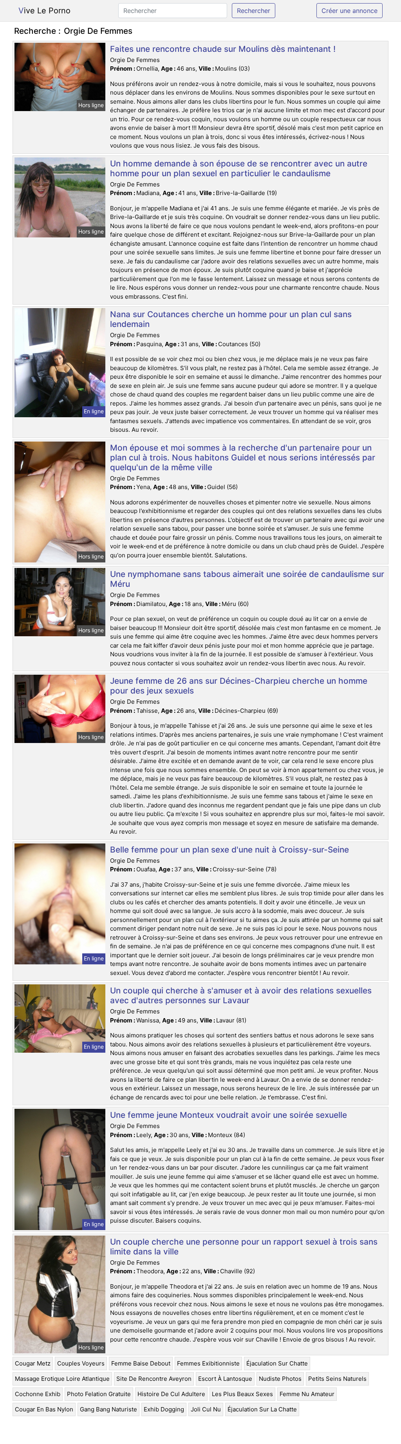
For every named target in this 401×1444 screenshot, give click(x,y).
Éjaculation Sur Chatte (277, 1363)
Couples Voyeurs (81, 1363)
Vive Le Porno (44, 10)
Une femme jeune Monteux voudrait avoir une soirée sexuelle (228, 1115)
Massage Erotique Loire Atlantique (62, 1378)
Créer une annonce (350, 11)
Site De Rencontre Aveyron (153, 1378)
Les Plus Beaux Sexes (242, 1394)
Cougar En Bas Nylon (44, 1409)
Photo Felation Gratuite (99, 1394)
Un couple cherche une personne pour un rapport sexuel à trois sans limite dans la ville (244, 1246)
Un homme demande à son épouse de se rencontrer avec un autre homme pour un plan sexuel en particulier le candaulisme (238, 168)
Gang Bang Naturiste (108, 1409)
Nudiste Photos (280, 1378)
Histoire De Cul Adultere (171, 1394)
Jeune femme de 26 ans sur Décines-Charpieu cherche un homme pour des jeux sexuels (238, 686)
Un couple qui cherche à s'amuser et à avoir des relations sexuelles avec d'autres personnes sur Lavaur (241, 995)
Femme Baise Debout (140, 1363)
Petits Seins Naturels (337, 1378)
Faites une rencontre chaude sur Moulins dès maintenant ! (223, 49)
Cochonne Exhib (37, 1394)
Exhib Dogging (164, 1409)
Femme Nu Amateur (307, 1394)
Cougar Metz (33, 1363)
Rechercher (253, 11)
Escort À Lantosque (225, 1378)
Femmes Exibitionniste (208, 1363)
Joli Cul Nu (206, 1409)
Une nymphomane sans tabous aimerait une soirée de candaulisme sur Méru (247, 579)
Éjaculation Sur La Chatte (262, 1409)
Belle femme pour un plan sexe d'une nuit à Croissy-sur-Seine (229, 849)
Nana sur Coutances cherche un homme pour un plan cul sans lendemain (231, 319)
